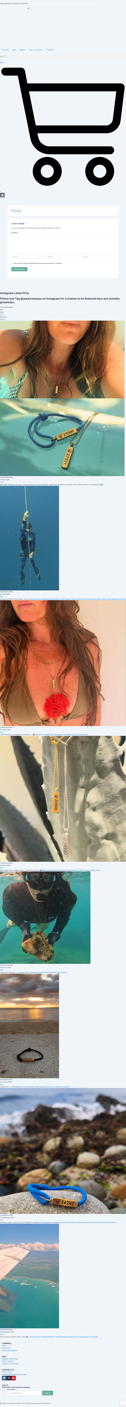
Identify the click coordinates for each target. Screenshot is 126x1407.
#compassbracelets (109, 1222)
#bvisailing (94, 1337)
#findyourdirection (77, 599)
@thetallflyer (97, 599)
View (1, 482)
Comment (14, 232)
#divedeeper (66, 599)
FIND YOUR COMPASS (9, 1351)
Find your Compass (36, 50)
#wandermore (40, 734)
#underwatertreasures (59, 972)
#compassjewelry (82, 734)
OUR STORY (6, 1348)
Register (22, 50)
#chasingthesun (16, 1087)
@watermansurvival (119, 599)
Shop (14, 50)
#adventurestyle (96, 1222)
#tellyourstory (95, 870)
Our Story (5, 50)
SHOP (4, 1346)
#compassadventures (33, 599)
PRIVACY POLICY (8, 1361)
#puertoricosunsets (63, 1087)
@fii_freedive (107, 599)
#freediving (89, 599)
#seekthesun (49, 734)
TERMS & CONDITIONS (10, 1359)
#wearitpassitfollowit (60, 1222)
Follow (2, 319)
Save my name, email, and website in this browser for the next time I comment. (38, 263)
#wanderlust (73, 1222)
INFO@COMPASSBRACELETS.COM (14, 1374)
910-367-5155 (7, 1372)
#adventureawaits (84, 1222)
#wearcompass (84, 870)
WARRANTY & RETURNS (10, 1364)
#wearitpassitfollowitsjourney (51, 599)
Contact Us (50, 50)
